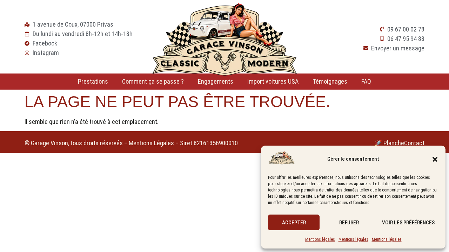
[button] (434, 159)
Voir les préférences (408, 222)
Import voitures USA (273, 81)
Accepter (294, 222)
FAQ (366, 81)
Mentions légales (320, 239)
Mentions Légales (151, 143)
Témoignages (330, 81)
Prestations (93, 81)
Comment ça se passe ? (153, 81)
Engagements (215, 81)
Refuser (349, 222)
